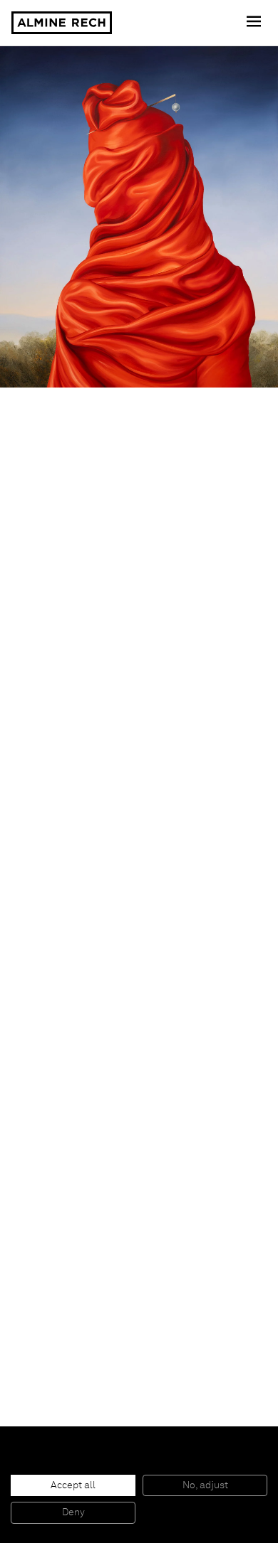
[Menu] (255, 23)
